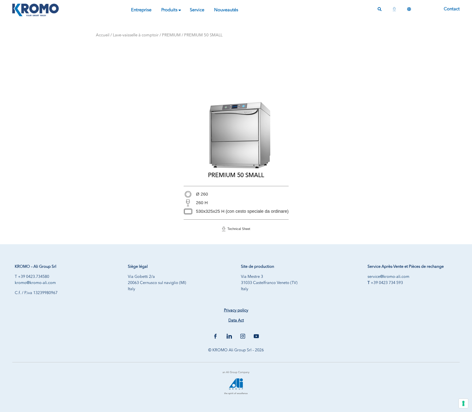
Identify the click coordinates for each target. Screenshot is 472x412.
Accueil (102, 35)
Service (197, 10)
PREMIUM (171, 35)
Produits (169, 10)
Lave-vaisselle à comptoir (136, 35)
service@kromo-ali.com (388, 277)
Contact (452, 9)
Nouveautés (226, 10)
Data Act (236, 321)
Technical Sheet (237, 229)
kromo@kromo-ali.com (35, 283)
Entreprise (141, 10)
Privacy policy (236, 311)
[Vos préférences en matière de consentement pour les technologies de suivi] (463, 403)
